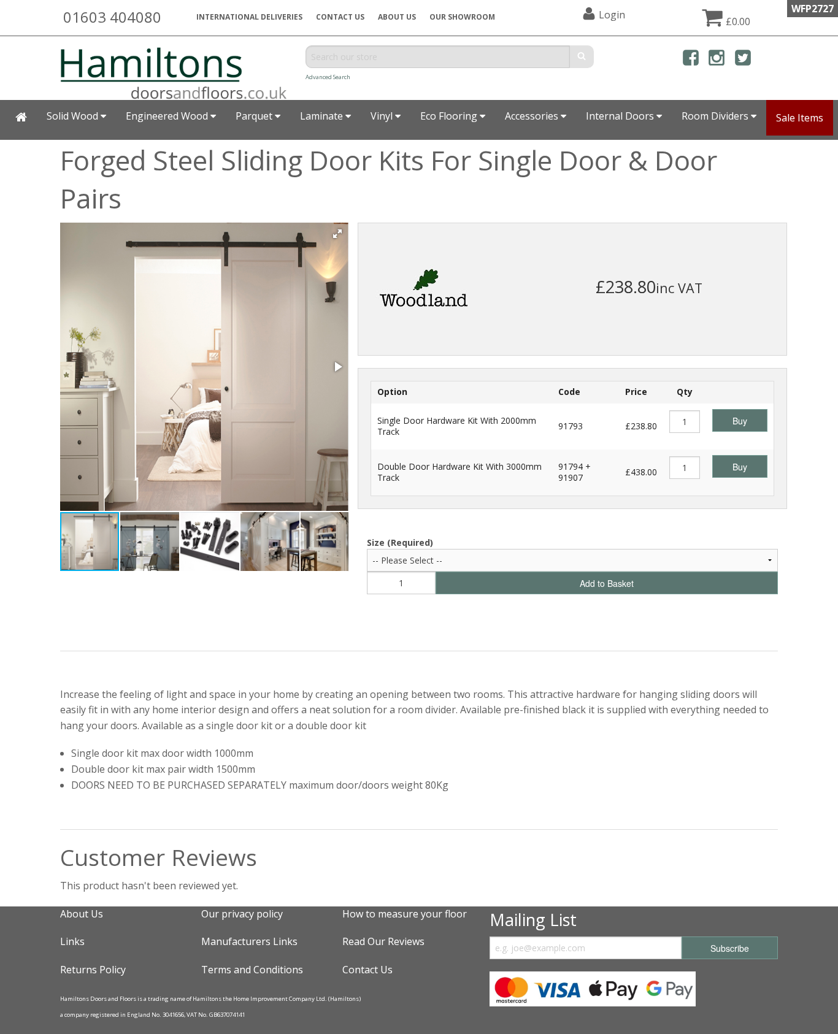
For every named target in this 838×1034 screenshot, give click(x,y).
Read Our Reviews (383, 941)
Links (72, 941)
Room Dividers (716, 116)
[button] (337, 233)
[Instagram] (716, 59)
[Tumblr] (768, 59)
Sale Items (799, 117)
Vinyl (383, 116)
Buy (739, 421)
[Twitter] (743, 59)
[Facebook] (691, 59)
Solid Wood (74, 116)
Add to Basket (607, 583)
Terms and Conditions (252, 969)
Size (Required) (400, 542)
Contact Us (340, 17)
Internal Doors (621, 116)
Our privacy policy (242, 914)
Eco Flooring (450, 116)
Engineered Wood (168, 116)
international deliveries (249, 17)
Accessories (533, 116)
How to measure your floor (404, 914)
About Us (81, 914)
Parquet (255, 116)
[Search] (582, 56)
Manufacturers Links (249, 941)
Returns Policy (93, 969)
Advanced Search (328, 77)
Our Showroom (462, 17)
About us (397, 17)
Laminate (322, 116)
